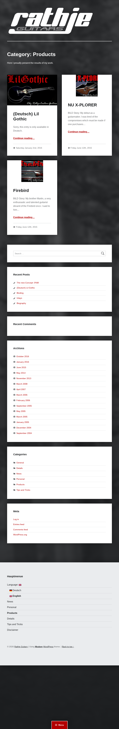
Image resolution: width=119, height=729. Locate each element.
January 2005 (22, 422)
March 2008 (21, 384)
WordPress (48, 646)
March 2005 (21, 417)
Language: (13, 584)
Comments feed (20, 529)
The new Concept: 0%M (28, 283)
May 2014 (21, 373)
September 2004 (24, 433)
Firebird (21, 190)
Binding (20, 293)
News (18, 473)
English (16, 596)
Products (20, 484)
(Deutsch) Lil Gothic (26, 288)
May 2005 (21, 411)
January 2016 (22, 362)
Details (19, 468)
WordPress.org (20, 534)
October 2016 (22, 356)
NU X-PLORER (82, 105)
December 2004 (23, 428)
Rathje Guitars (21, 646)
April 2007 (21, 389)
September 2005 (24, 406)
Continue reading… (24, 138)
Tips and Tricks (23, 490)
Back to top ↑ (68, 646)
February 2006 (23, 400)
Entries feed (18, 524)
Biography (21, 303)
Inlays (19, 298)
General (20, 462)
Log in (16, 519)
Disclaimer (12, 630)
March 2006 (21, 395)
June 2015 (21, 367)
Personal (20, 479)
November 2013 (23, 378)
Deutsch (16, 590)
